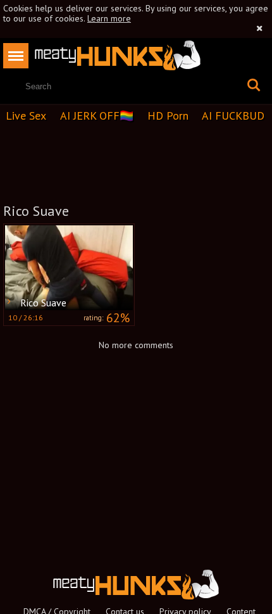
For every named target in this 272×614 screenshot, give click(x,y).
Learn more (109, 18)
